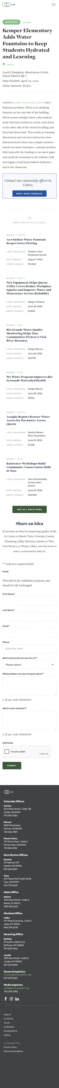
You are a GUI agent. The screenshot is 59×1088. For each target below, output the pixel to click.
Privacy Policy (10, 1047)
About (7, 1015)
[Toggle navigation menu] (54, 4)
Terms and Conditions (13, 1051)
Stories (8, 1019)
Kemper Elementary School (29, 102)
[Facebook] (6, 999)
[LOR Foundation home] (8, 4)
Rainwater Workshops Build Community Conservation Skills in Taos (28, 467)
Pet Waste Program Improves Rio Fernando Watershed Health (29, 378)
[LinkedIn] (17, 999)
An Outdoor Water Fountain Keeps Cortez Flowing (26, 241)
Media (7, 1035)
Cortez (10, 65)
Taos (19, 325)
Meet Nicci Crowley (29, 194)
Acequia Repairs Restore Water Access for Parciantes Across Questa (28, 420)
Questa (21, 278)
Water (27, 23)
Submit (12, 766)
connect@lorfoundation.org (17, 974)
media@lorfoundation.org (16, 988)
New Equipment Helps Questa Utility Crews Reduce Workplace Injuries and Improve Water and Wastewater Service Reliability (28, 288)
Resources (10, 1031)
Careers (9, 1027)
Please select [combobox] (13, 664)
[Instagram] (11, 999)
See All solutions (29, 509)
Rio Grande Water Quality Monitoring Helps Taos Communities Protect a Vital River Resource (26, 335)
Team (7, 1023)
